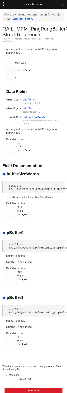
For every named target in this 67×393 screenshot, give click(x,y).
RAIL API (7, 38)
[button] (33, 390)
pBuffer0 (29, 99)
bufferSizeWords (34, 117)
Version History (22, 18)
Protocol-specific (22, 38)
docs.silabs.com (33, 4)
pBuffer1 (29, 108)
